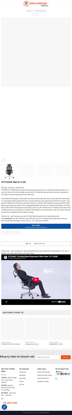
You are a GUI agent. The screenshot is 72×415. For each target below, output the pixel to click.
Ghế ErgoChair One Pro (32, 344)
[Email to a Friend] (12, 232)
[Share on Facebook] (6, 232)
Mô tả (28, 243)
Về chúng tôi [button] (24, 369)
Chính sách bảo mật (43, 372)
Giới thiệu (22, 375)
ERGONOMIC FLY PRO (56, 344)
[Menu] (2, 3)
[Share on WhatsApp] (2, 232)
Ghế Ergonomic (40, 11)
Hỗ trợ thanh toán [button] (62, 369)
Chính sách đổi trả (43, 378)
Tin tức (21, 381)
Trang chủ (29, 11)
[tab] (29, 243)
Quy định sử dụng (42, 381)
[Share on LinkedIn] (18, 232)
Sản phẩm (22, 378)
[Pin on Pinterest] (15, 232)
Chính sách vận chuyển (44, 375)
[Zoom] (3, 160)
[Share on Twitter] (9, 232)
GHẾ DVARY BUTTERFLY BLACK (10, 344)
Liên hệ (21, 384)
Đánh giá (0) (39, 243)
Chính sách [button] (41, 369)
